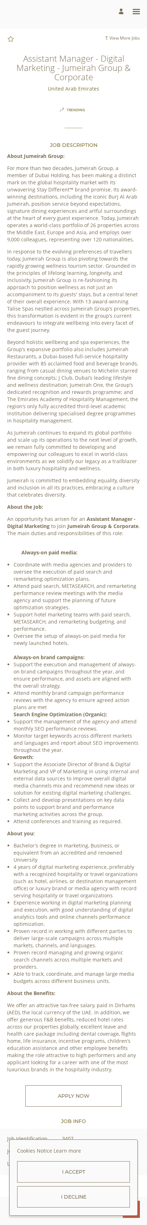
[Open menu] (136, 11)
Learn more (67, 1150)
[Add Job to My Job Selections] (10, 39)
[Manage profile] (122, 11)
